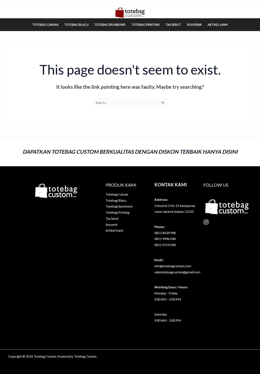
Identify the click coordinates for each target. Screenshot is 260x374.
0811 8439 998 (165, 233)
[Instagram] (206, 222)
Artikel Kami (218, 24)
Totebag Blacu (76, 24)
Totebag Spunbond (110, 24)
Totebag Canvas (45, 24)
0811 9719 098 (165, 245)
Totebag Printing (145, 24)
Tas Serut (173, 24)
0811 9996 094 (165, 239)
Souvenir (194, 24)
